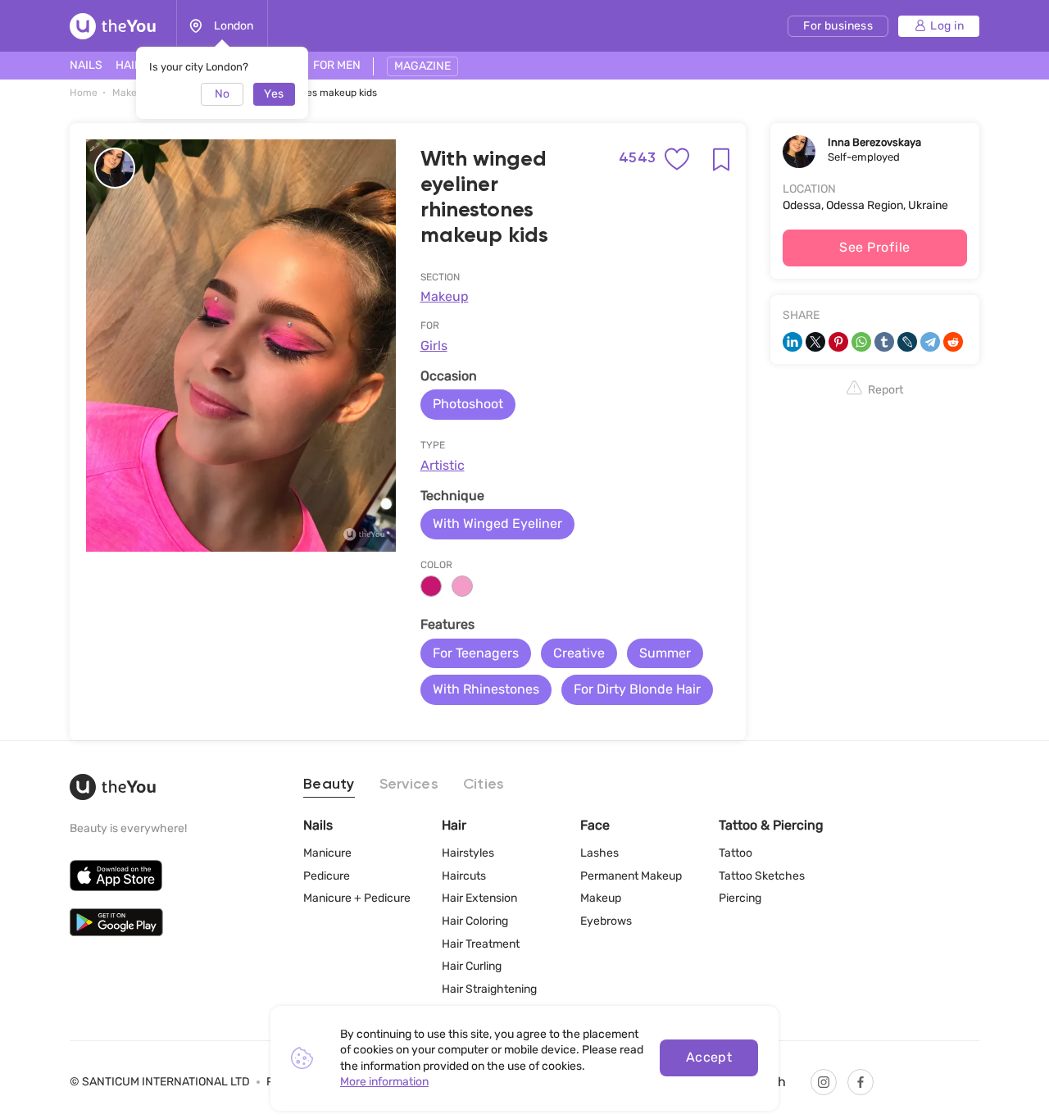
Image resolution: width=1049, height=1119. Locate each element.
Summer (665, 653)
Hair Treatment (481, 944)
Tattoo (735, 853)
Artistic (442, 465)
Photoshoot (468, 404)
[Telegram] (930, 342)
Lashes (599, 853)
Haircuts (464, 876)
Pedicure (326, 876)
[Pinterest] (838, 342)
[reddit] (953, 342)
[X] (815, 342)
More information (384, 1082)
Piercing (740, 898)
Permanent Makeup (631, 876)
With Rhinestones (486, 689)
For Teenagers (476, 653)
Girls (433, 345)
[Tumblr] (884, 342)
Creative (579, 653)
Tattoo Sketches (762, 876)
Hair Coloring (475, 921)
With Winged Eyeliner (497, 523)
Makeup (444, 296)
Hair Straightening (489, 989)
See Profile (874, 247)
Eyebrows (606, 921)
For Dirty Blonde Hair (637, 689)
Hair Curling (472, 966)
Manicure (327, 853)
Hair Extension (479, 898)
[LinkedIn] (792, 342)
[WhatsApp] (861, 342)
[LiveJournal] (907, 342)
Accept (709, 1057)
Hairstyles (468, 853)
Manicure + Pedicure (357, 898)
